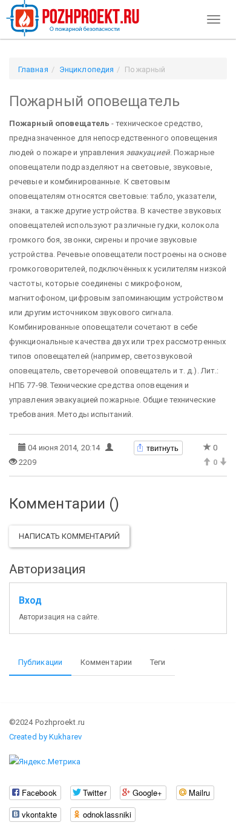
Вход (30, 600)
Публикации (40, 662)
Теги (157, 662)
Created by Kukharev (45, 736)
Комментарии (106, 662)
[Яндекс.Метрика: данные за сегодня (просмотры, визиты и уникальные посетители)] (44, 762)
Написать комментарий (69, 536)
